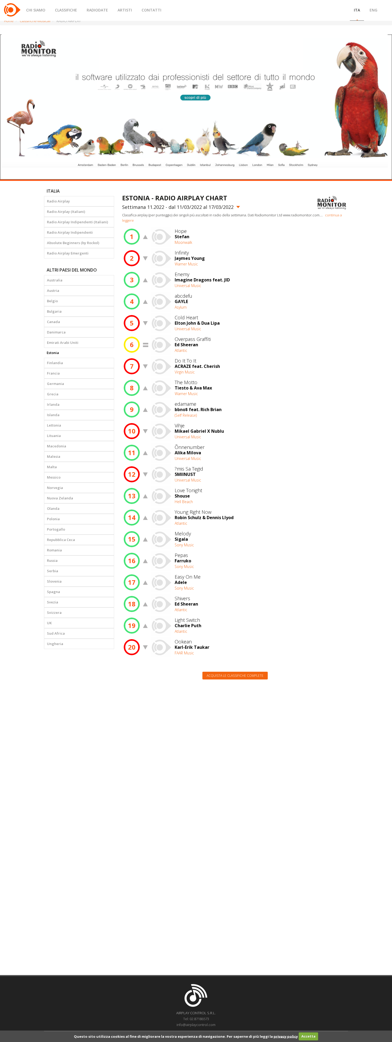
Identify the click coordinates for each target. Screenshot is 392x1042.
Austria (53, 290)
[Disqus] (235, 751)
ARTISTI (125, 10)
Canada (53, 321)
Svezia (52, 602)
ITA (357, 10)
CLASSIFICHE (66, 10)
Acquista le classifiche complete (235, 675)
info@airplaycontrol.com (196, 1024)
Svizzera (54, 612)
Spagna (53, 591)
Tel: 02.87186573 (196, 1018)
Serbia (52, 570)
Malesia (53, 456)
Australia (54, 280)
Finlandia (55, 362)
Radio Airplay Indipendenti (70, 232)
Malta (52, 466)
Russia (52, 560)
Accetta (308, 1036)
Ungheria (55, 643)
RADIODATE (97, 10)
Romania (54, 550)
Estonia (53, 352)
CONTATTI (151, 10)
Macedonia (56, 446)
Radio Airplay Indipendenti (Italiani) (77, 222)
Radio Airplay (58, 201)
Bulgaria (54, 311)
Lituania (54, 435)
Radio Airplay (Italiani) (66, 211)
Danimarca (56, 332)
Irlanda (53, 404)
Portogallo (56, 529)
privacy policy (286, 1036)
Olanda (53, 508)
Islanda (53, 414)
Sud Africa (56, 633)
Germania (55, 383)
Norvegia (55, 487)
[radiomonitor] (332, 203)
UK (49, 623)
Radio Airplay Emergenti (68, 253)
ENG (373, 10)
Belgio (52, 301)
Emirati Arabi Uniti (62, 342)
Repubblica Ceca (61, 539)
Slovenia (54, 581)
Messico (54, 477)
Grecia (52, 394)
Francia (53, 373)
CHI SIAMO (35, 10)
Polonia (53, 518)
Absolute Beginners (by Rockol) (73, 242)
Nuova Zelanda (60, 498)
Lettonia (54, 425)
